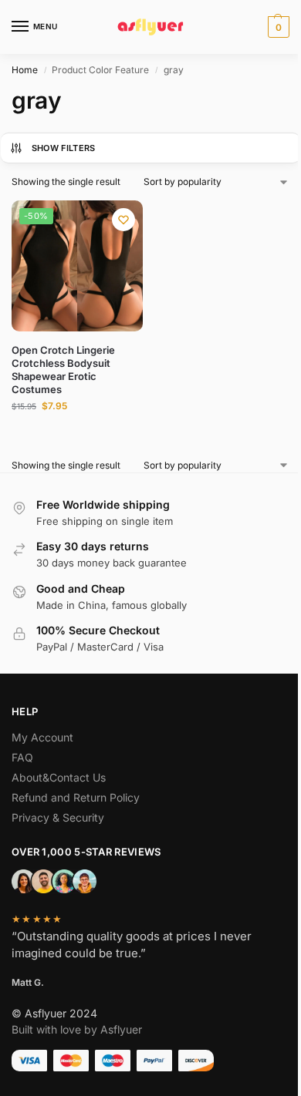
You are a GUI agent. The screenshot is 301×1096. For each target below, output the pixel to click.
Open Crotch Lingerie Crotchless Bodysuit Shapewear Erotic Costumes (63, 369)
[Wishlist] (123, 219)
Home (25, 70)
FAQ (22, 757)
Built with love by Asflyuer (77, 1029)
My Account (42, 737)
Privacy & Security (58, 817)
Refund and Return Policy (76, 797)
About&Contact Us (59, 777)
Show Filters (64, 148)
